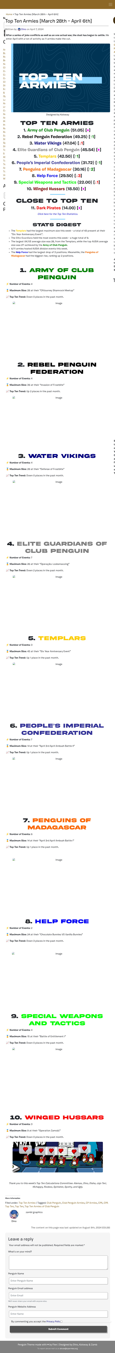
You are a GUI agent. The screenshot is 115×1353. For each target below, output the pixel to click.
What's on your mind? (20, 1252)
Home (9, 14)
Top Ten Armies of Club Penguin (42, 1206)
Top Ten (19, 1206)
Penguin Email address (20, 1288)
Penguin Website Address (22, 1307)
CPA (100, 1203)
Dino (23, 29)
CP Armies (91, 1203)
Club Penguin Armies (73, 1203)
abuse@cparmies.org (69, 1349)
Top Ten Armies (27, 1203)
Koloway (83, 1345)
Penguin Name (16, 1274)
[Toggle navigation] (110, 4)
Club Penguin (54, 1203)
